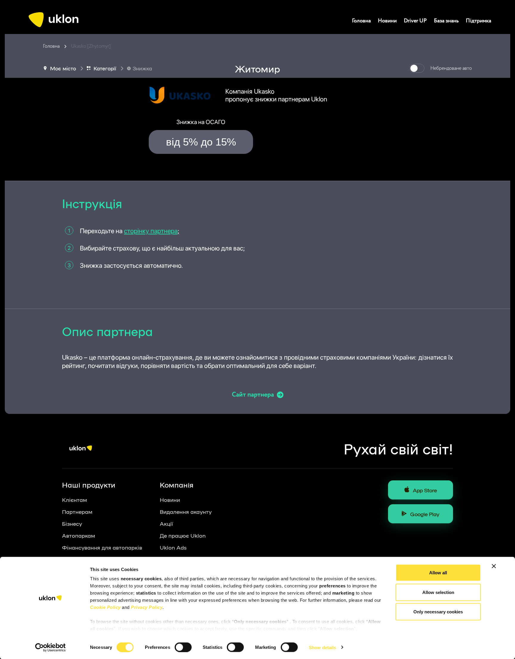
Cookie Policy (105, 607)
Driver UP (415, 21)
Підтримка (478, 21)
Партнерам (77, 511)
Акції (166, 523)
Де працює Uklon (183, 535)
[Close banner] (494, 566)
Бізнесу (72, 523)
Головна (361, 21)
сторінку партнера (151, 231)
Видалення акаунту (186, 511)
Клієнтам (74, 499)
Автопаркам (78, 535)
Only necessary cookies (438, 611)
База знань (446, 21)
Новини (387, 21)
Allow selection (438, 592)
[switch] (183, 647)
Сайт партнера (253, 395)
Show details (322, 647)
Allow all (438, 572)
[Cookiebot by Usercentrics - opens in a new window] (50, 647)
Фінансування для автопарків (102, 547)
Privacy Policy (146, 607)
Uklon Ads (173, 547)
